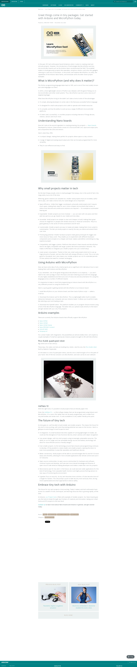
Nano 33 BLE (44, 323)
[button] (135, 1)
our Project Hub (51, 497)
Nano (45, 514)
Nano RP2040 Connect (47, 327)
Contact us (41, 505)
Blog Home (40, 9)
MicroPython (49, 517)
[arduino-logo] (3, 5)
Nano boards (92, 125)
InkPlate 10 (48, 412)
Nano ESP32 (43, 321)
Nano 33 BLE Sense (46, 325)
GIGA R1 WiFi (44, 329)
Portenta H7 (43, 331)
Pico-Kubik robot (91, 347)
